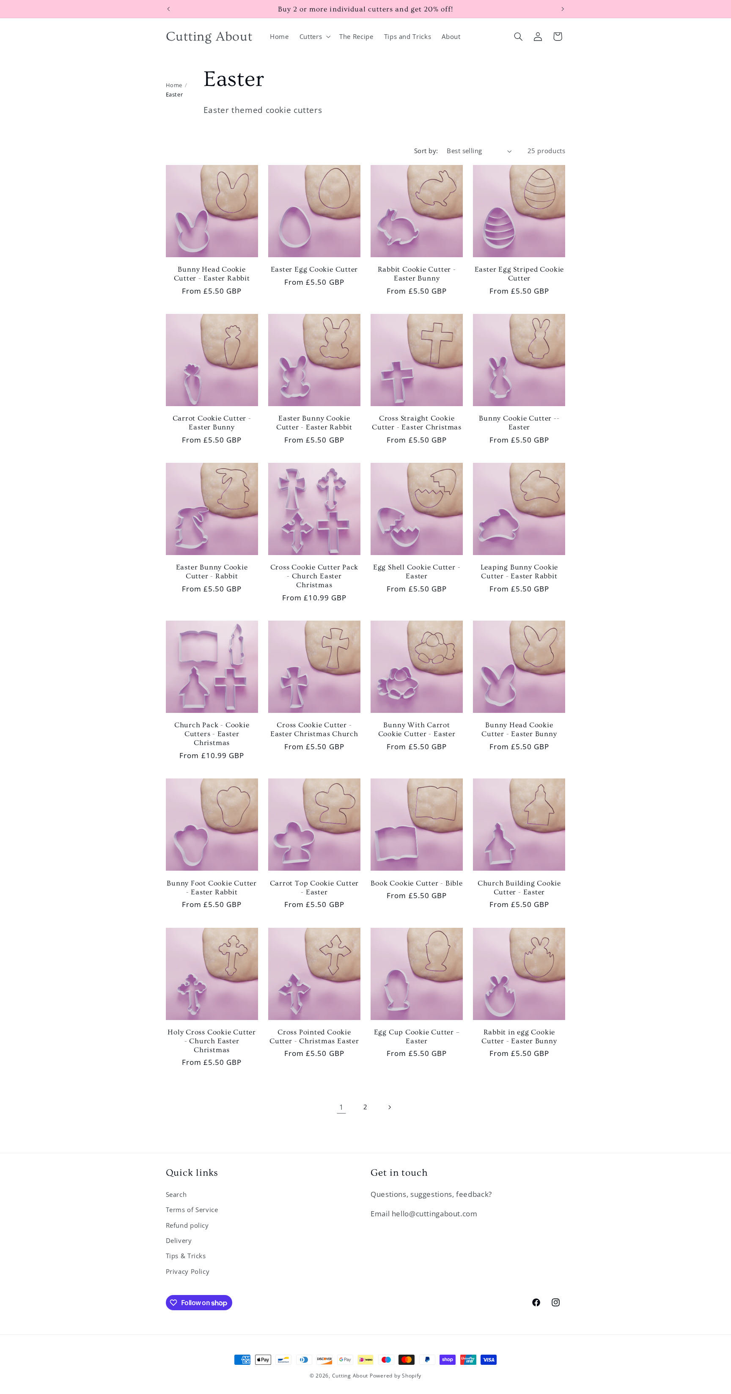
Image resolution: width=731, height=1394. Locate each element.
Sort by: (426, 150)
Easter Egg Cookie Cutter (314, 269)
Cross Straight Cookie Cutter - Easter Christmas (417, 422)
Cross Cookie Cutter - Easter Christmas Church (314, 729)
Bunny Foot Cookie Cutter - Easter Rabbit (212, 887)
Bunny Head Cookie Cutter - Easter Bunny (519, 729)
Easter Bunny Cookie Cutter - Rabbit (212, 571)
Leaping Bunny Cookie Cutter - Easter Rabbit (519, 571)
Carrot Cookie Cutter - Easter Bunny (212, 422)
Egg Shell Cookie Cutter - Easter (417, 571)
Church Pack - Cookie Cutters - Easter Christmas (212, 734)
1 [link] (341, 1107)
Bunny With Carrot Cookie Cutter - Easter (417, 729)
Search (176, 1194)
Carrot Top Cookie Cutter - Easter (314, 887)
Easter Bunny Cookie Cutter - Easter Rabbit (314, 422)
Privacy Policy (188, 1271)
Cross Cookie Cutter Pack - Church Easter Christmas (314, 576)
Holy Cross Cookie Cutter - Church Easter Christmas (212, 1041)
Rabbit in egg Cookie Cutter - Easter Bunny (519, 1036)
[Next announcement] (562, 8)
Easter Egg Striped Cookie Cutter (519, 273)
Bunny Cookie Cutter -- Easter (519, 422)
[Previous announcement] (168, 8)
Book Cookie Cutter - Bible (416, 883)
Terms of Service (192, 1209)
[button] (314, 36)
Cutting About (350, 1375)
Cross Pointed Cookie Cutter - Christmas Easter (314, 1036)
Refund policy (187, 1225)
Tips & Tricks (186, 1255)
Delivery (179, 1240)
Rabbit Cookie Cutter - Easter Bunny (417, 273)
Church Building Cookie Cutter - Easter (519, 887)
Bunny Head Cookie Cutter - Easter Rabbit (212, 273)
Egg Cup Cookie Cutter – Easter (417, 1036)
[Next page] (389, 1107)
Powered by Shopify (395, 1375)
